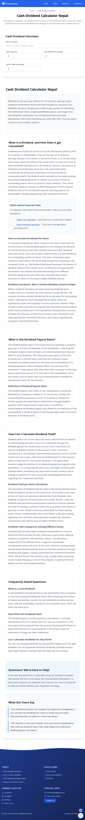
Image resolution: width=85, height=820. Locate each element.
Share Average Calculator (28, 224)
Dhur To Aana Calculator (12, 775)
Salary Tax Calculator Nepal (13, 782)
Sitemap (7, 800)
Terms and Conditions (54, 775)
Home (32, 11)
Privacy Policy (51, 771)
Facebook (8, 793)
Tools (46, 3)
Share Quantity (11, 52)
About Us (65, 3)
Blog (55, 3)
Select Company (11, 42)
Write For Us (8, 803)
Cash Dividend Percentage (53, 52)
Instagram (8, 796)
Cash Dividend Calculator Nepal (14, 778)
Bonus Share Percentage (15, 64)
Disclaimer (49, 778)
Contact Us (78, 3)
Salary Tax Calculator (26, 219)
